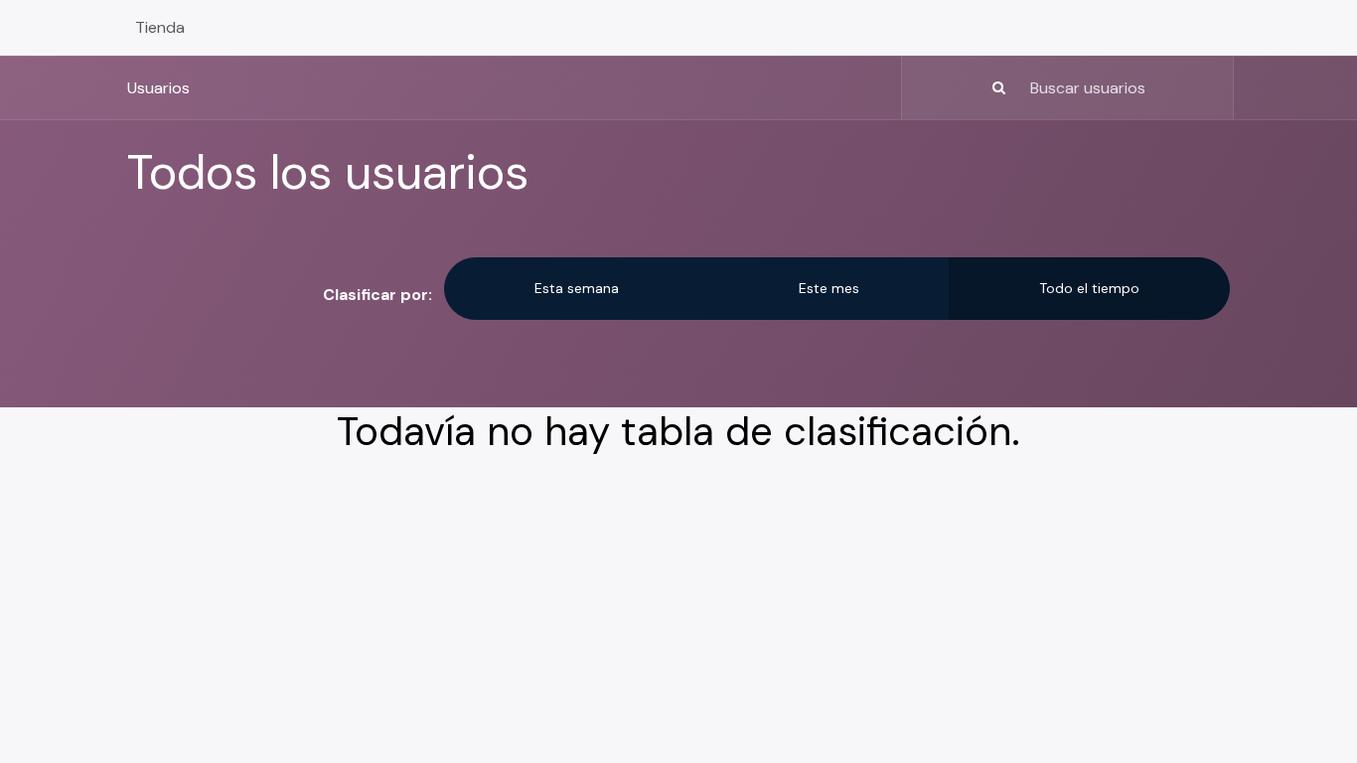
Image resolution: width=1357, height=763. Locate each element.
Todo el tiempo (1089, 288)
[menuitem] (160, 28)
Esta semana (576, 288)
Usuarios (158, 87)
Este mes (829, 288)
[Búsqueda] (956, 88)
